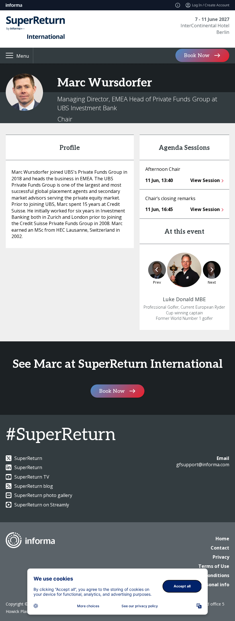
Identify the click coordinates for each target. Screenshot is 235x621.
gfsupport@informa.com (202, 464)
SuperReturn (28, 458)
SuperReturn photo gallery (43, 495)
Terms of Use (213, 566)
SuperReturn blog (33, 486)
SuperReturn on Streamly (41, 505)
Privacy (221, 557)
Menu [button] (22, 56)
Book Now (196, 56)
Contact (220, 548)
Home (222, 538)
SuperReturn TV (31, 477)
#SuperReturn (60, 435)
